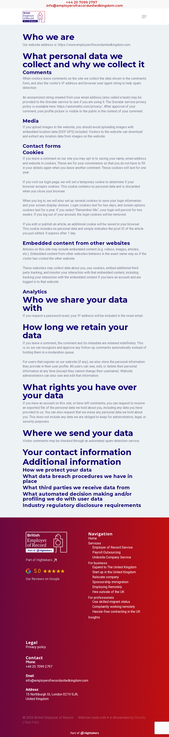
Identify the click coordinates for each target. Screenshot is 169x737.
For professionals (101, 597)
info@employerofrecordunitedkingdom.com (84, 6)
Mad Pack (32, 722)
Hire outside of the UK (108, 592)
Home (92, 538)
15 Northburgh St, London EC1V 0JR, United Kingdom (52, 694)
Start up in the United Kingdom (114, 572)
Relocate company (105, 577)
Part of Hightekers (39, 560)
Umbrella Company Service (111, 557)
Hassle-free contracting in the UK (116, 611)
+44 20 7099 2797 (81, 2)
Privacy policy (36, 647)
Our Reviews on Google (43, 579)
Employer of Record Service (112, 547)
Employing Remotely (107, 587)
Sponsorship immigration (110, 582)
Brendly (140, 718)
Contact (34, 657)
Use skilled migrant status (111, 601)
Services (94, 543)
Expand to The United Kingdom (114, 567)
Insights (94, 617)
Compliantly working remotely (113, 606)
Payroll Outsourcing (106, 552)
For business (97, 563)
